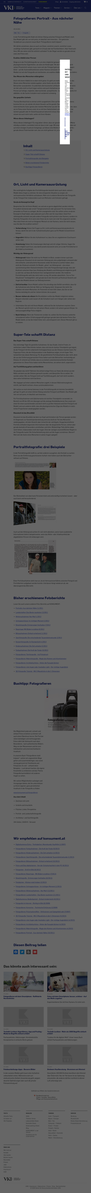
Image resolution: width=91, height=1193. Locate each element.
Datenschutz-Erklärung (69, 114)
